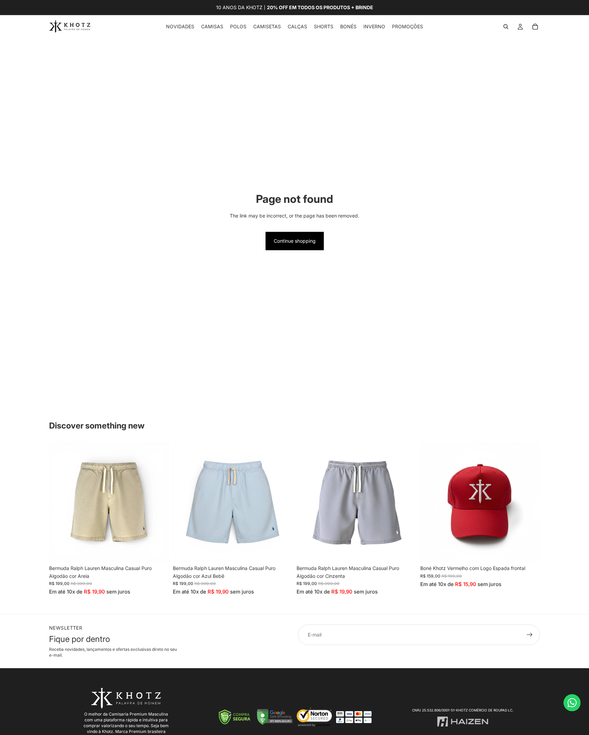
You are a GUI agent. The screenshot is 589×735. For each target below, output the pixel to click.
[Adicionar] (529, 551)
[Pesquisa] (505, 26)
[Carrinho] (535, 26)
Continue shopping (295, 241)
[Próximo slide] (158, 502)
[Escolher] (158, 551)
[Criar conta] (530, 635)
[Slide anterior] (59, 502)
